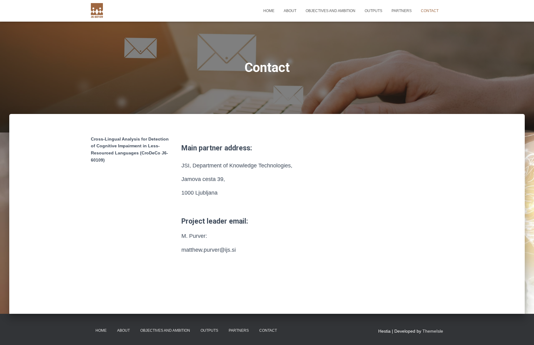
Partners (402, 11)
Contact (430, 11)
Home (268, 11)
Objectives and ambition (330, 11)
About (290, 11)
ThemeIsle (432, 331)
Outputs (373, 11)
